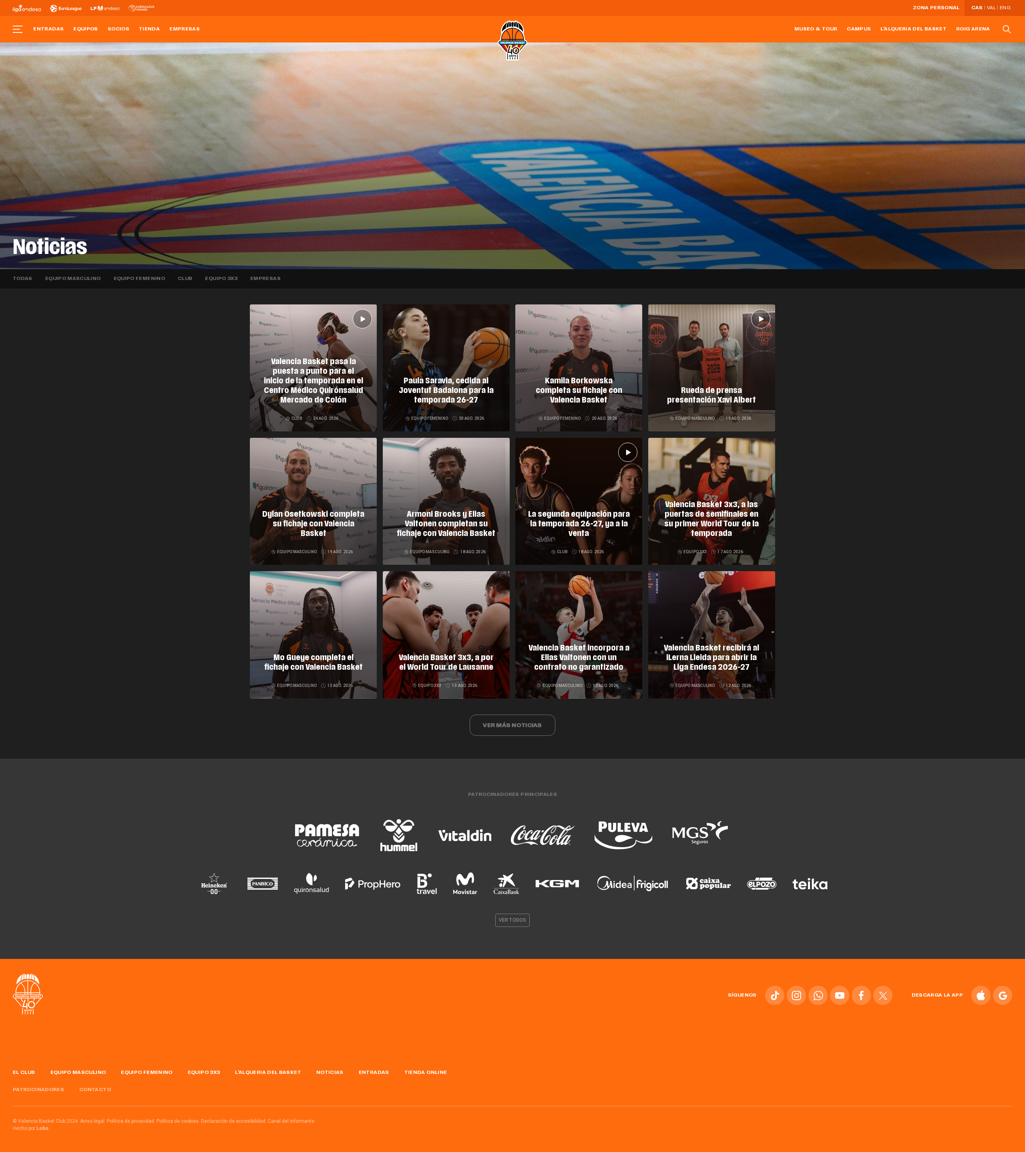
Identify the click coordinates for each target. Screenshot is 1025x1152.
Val (991, 8)
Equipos (85, 29)
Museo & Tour (815, 29)
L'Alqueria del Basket (913, 29)
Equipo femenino (139, 278)
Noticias (330, 1072)
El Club (24, 1072)
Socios (118, 29)
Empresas (184, 29)
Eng (1005, 8)
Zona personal (936, 8)
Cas (977, 8)
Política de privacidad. (131, 1121)
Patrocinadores (38, 1090)
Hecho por (31, 1128)
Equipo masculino (73, 278)
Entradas (48, 29)
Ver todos (512, 920)
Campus (859, 29)
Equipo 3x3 (221, 278)
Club (185, 278)
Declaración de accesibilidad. (234, 1121)
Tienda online (425, 1072)
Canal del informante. (292, 1121)
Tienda (149, 29)
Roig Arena (973, 29)
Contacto (95, 1090)
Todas (22, 278)
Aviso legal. (93, 1121)
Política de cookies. (178, 1121)
